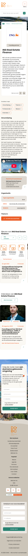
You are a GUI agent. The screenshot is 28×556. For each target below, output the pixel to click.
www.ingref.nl (21, 208)
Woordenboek (14, 467)
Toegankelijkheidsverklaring (14, 537)
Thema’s (18, 105)
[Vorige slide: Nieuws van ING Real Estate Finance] (20, 238)
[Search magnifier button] (24, 13)
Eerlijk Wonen (14, 485)
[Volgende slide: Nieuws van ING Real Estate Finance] (25, 238)
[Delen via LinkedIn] (24, 93)
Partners (8, 23)
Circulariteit (14, 446)
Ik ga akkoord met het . (11, 403)
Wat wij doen (14, 469)
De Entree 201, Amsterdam (17, 204)
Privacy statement (14, 544)
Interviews (5, 113)
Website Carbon (17, 494)
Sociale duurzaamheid (14, 441)
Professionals (6, 109)
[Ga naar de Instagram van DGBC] (13, 490)
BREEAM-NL (14, 453)
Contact (14, 474)
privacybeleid (9, 404)
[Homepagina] (3, 23)
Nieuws (18, 109)
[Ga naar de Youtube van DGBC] (19, 490)
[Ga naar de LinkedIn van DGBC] (8, 490)
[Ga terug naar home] (6, 4)
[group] (22, 238)
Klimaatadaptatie (14, 443)
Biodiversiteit (14, 451)
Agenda (14, 462)
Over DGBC (14, 471)
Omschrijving (6, 105)
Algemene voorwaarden (14, 541)
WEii (14, 483)
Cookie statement (14, 548)
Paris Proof (14, 448)
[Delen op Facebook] (20, 93)
